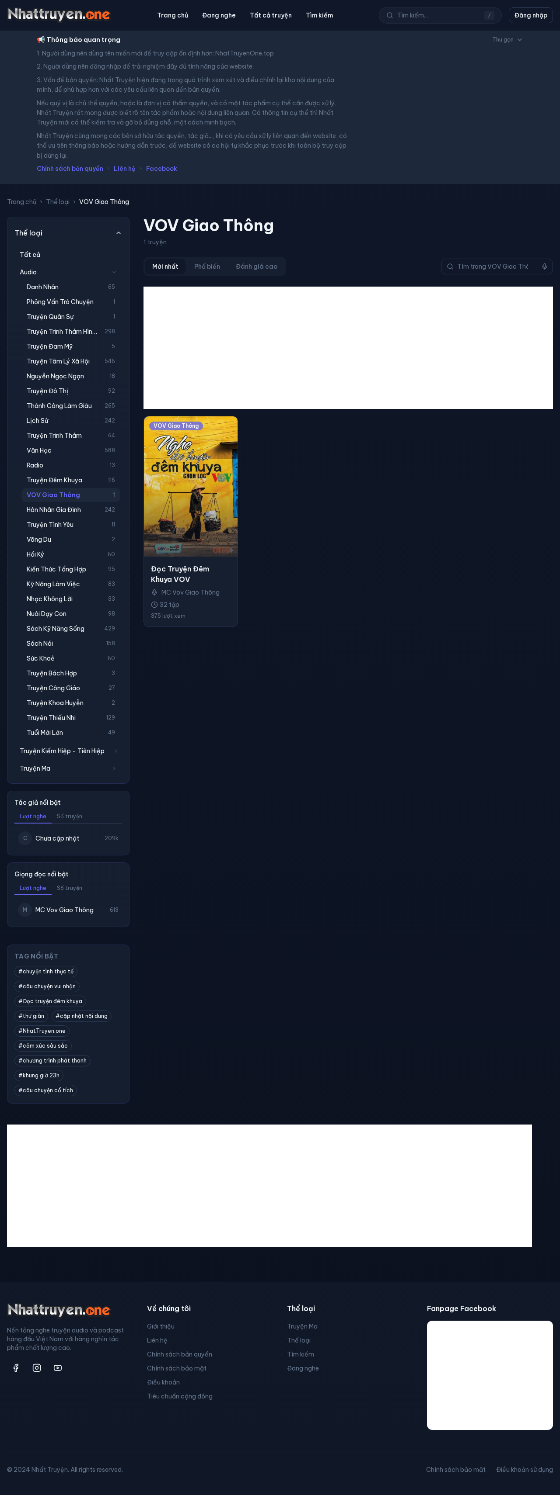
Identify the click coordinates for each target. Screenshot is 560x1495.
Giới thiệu (161, 1326)
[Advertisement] (348, 348)
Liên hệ (125, 169)
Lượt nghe (33, 816)
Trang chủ (172, 15)
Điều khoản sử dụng (524, 1470)
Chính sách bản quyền (70, 169)
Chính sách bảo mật (176, 1368)
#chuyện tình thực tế (46, 971)
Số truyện (69, 816)
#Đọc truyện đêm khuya (50, 1001)
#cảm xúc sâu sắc (43, 1045)
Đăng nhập (530, 15)
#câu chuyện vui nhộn (47, 986)
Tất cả (30, 255)
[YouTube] (57, 1368)
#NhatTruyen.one (42, 1031)
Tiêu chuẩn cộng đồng (180, 1396)
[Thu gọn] (114, 272)
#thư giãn (31, 1016)
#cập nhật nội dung (82, 1016)
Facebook (161, 169)
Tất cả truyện (271, 15)
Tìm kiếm (319, 15)
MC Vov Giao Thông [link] (190, 592)
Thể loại (58, 202)
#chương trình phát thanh (52, 1060)
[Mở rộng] (116, 751)
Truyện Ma (302, 1326)
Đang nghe (219, 15)
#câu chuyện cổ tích (45, 1090)
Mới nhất (165, 266)
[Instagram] (37, 1368)
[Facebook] (15, 1368)
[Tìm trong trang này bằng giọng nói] (545, 266)
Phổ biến (207, 266)
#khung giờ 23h (39, 1075)
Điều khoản (163, 1382)
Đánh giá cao (256, 266)
